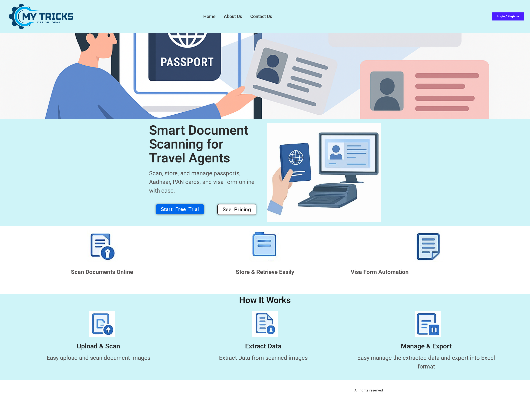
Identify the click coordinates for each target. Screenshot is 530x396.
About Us (233, 16)
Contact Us (261, 16)
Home (209, 16)
